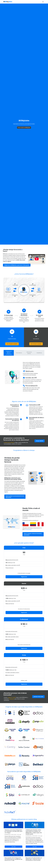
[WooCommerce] (10, 721)
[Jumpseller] (38, 721)
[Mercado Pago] (24, 730)
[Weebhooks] (24, 786)
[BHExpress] (24, 778)
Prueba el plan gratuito (9, 442)
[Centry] (10, 747)
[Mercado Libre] (10, 730)
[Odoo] (38, 713)
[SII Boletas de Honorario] (10, 786)
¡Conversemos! (28, 529)
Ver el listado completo (12, 343)
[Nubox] (10, 803)
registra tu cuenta (12, 697)
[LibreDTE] (10, 778)
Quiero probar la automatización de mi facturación (15, 496)
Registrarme (24, 576)
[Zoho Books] (24, 764)
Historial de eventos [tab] (29, 352)
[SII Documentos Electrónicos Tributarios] (38, 778)
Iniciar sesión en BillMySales (24, 127)
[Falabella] (10, 756)
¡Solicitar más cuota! (38, 696)
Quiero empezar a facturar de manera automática (33, 534)
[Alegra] (38, 795)
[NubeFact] (10, 812)
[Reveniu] (24, 756)
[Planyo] (10, 764)
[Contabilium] (24, 795)
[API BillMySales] (10, 713)
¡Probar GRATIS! (39, 441)
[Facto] (24, 803)
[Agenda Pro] (38, 756)
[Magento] (38, 730)
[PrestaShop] (10, 739)
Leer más (13, 846)
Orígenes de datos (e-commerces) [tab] (8, 353)
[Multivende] (38, 739)
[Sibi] (10, 795)
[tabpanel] (24, 377)
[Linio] (38, 747)
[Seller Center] (24, 747)
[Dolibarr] (38, 764)
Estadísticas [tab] (39, 352)
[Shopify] (24, 721)
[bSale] (38, 803)
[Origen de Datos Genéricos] (24, 713)
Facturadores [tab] (19, 352)
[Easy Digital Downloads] (24, 739)
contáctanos (11, 699)
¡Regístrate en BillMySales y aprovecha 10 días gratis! (16, 265)
